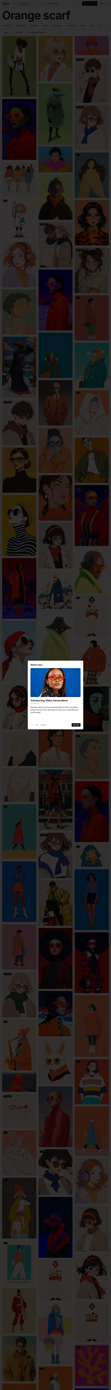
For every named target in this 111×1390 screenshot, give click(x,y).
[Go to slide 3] (55, 694)
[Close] (81, 663)
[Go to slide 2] (53, 694)
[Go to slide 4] (57, 694)
